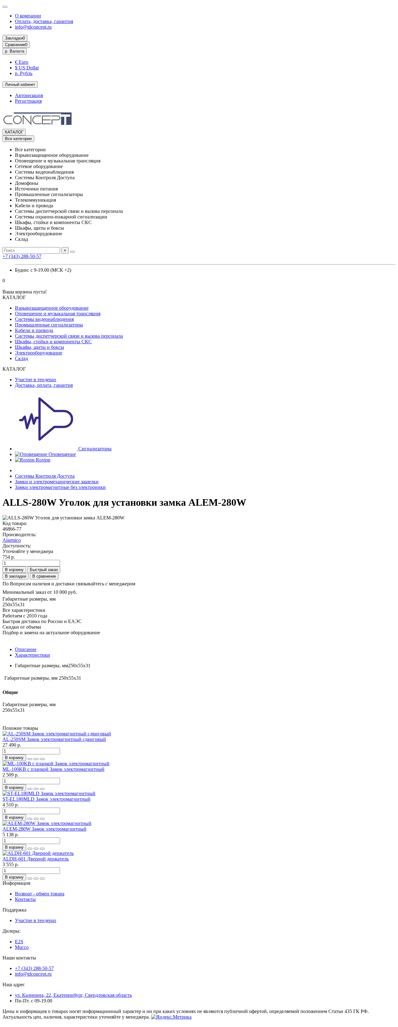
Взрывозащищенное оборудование (52, 308)
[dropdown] (4, 7)
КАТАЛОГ (14, 132)
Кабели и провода (34, 330)
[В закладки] (36, 759)
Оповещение (61, 454)
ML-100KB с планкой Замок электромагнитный (53, 769)
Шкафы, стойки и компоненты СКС (53, 341)
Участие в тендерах (35, 379)
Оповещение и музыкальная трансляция (57, 313)
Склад (21, 358)
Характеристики (32, 655)
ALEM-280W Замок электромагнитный (44, 829)
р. (14, 51)
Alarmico (11, 540)
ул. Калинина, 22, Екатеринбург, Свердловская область (73, 995)
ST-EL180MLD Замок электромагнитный (46, 799)
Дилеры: (11, 931)
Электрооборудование (38, 352)
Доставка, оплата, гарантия (44, 385)
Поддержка (14, 909)
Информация (16, 883)
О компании (28, 15)
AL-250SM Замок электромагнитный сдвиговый (54, 739)
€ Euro (21, 62)
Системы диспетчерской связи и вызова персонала (69, 336)
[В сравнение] (42, 759)
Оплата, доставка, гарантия (44, 21)
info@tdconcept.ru (33, 27)
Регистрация (28, 101)
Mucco (22, 947)
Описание (25, 649)
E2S (19, 941)
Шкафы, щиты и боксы (39, 347)
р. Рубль (23, 73)
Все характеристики (23, 610)
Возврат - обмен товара (39, 893)
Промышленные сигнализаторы (49, 324)
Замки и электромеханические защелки (57, 481)
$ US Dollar (27, 67)
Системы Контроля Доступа (45, 476)
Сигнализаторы (94, 448)
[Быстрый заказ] (29, 759)
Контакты (25, 899)
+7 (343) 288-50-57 (21, 256)
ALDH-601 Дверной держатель (35, 858)
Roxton (42, 459)
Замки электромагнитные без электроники (60, 487)
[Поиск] (72, 252)
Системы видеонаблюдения (44, 319)
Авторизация (29, 95)
